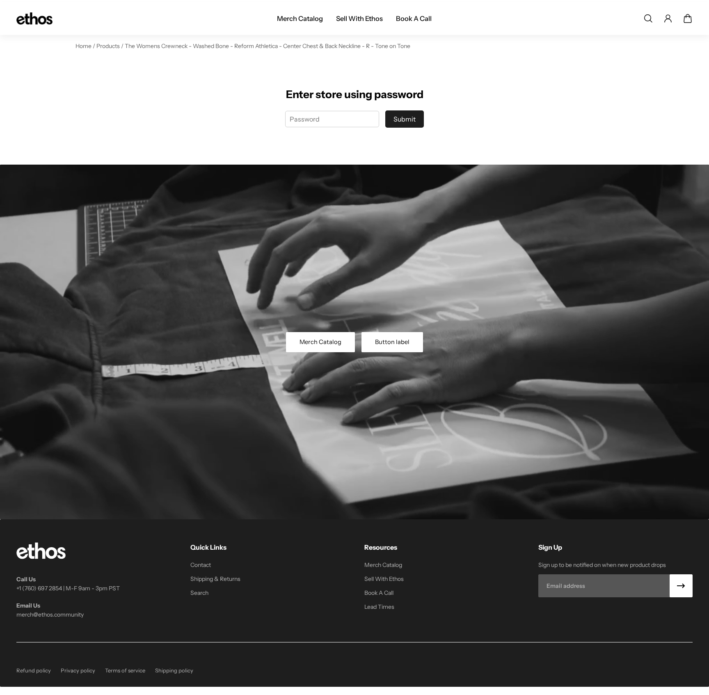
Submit (404, 119)
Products (108, 46)
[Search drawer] (648, 18)
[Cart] (688, 18)
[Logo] (34, 18)
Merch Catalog (320, 342)
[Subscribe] (681, 585)
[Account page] (668, 18)
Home (84, 46)
